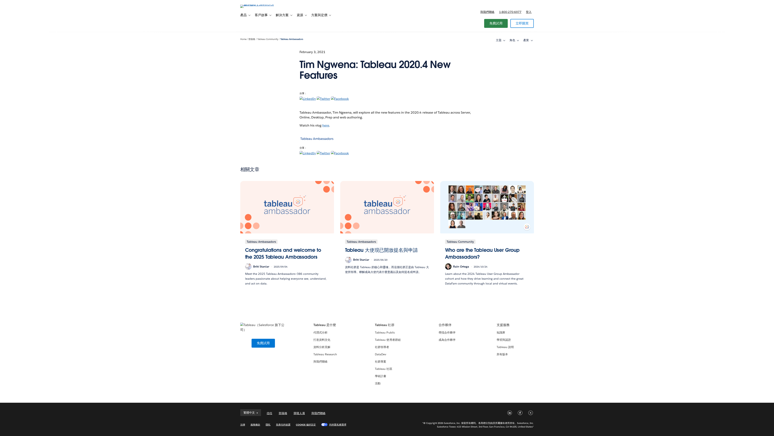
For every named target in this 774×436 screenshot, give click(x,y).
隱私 (268, 424)
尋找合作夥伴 (447, 332)
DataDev (380, 354)
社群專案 (380, 361)
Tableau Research (325, 354)
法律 (242, 424)
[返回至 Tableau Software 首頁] (257, 4)
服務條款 (255, 424)
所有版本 (502, 354)
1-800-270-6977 (510, 12)
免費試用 (495, 23)
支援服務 (503, 325)
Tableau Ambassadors (291, 39)
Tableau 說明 (505, 347)
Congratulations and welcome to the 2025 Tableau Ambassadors (283, 253)
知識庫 (501, 332)
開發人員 (299, 413)
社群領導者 (382, 347)
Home (243, 39)
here (325, 125)
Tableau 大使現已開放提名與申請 (381, 250)
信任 (269, 413)
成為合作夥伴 (447, 340)
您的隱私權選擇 (337, 424)
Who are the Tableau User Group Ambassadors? (482, 253)
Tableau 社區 (383, 369)
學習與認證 (504, 340)
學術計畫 (380, 376)
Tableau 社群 (384, 325)
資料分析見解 (321, 347)
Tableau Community (267, 39)
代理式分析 (320, 332)
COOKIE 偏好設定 (306, 424)
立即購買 (522, 23)
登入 (529, 12)
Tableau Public (385, 332)
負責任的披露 (283, 424)
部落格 (252, 39)
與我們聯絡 (487, 12)
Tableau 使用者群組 (388, 340)
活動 (378, 383)
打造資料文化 (321, 340)
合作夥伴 (445, 325)
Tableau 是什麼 (324, 325)
